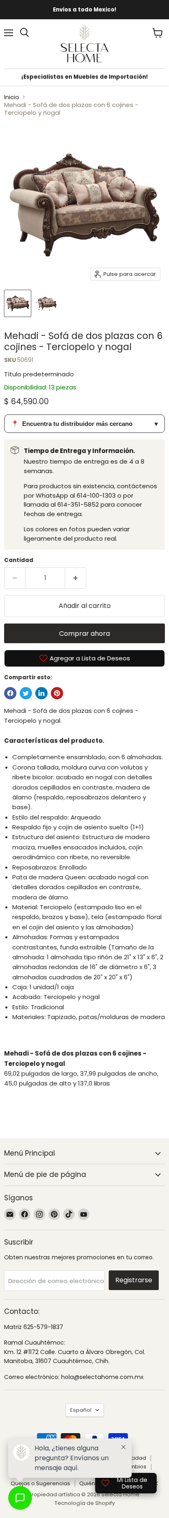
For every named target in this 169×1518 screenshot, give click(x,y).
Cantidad (18, 560)
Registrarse (133, 1280)
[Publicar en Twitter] (26, 693)
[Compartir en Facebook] (10, 693)
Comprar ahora (84, 633)
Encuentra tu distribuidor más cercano (84, 423)
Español (80, 1410)
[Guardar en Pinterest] (57, 693)
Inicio (11, 96)
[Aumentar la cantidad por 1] (75, 578)
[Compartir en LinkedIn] (41, 693)
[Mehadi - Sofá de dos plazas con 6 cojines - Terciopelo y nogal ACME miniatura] (18, 303)
